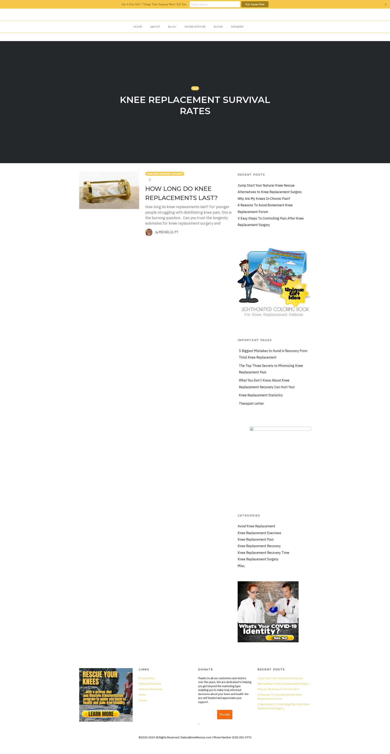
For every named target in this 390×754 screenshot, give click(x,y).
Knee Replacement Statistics (261, 395)
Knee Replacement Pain (256, 539)
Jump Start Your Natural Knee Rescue (266, 185)
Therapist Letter (251, 403)
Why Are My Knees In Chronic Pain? (264, 198)
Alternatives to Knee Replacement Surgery (270, 192)
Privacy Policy (147, 678)
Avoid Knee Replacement (256, 526)
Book (218, 26)
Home (137, 26)
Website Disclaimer (150, 689)
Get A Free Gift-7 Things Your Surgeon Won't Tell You (154, 4)
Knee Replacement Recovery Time (263, 552)
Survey (143, 700)
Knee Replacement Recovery (259, 546)
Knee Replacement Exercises (259, 533)
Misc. (241, 566)
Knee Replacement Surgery (165, 173)
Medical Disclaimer (150, 683)
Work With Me (195, 26)
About (155, 26)
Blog (172, 26)
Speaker (237, 26)
